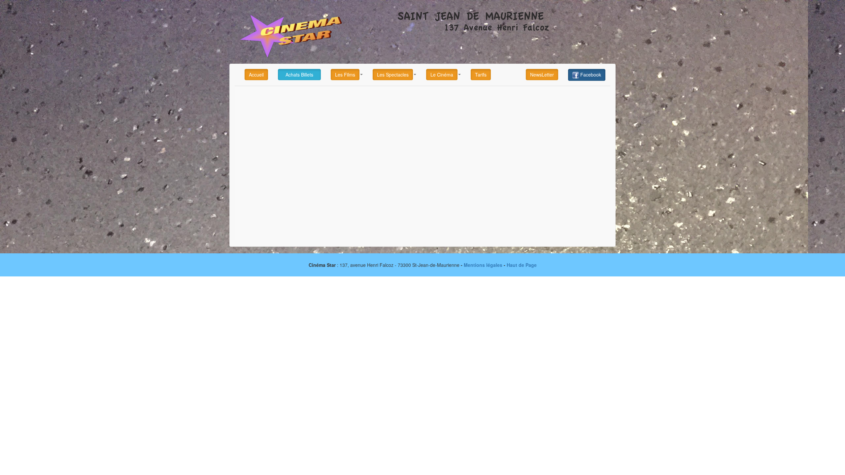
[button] (347, 74)
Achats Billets (299, 74)
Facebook (590, 74)
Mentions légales (483, 265)
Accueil (256, 74)
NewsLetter (542, 74)
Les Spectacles (393, 74)
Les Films (345, 74)
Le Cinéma (441, 74)
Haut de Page (522, 265)
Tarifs (481, 74)
